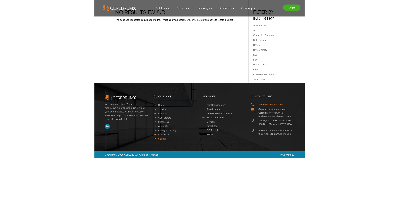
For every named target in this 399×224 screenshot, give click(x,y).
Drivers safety (260, 50)
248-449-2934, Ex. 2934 (270, 104)
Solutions (161, 8)
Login (292, 7)
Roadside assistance (263, 74)
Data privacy (259, 40)
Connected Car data (263, 35)
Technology (203, 8)
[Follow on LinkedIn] (107, 126)
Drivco (256, 45)
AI (254, 30)
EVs (255, 54)
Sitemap (162, 138)
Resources (225, 8)
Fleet (255, 59)
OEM (255, 69)
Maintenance (259, 64)
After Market (259, 25)
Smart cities (259, 79)
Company (246, 8)
